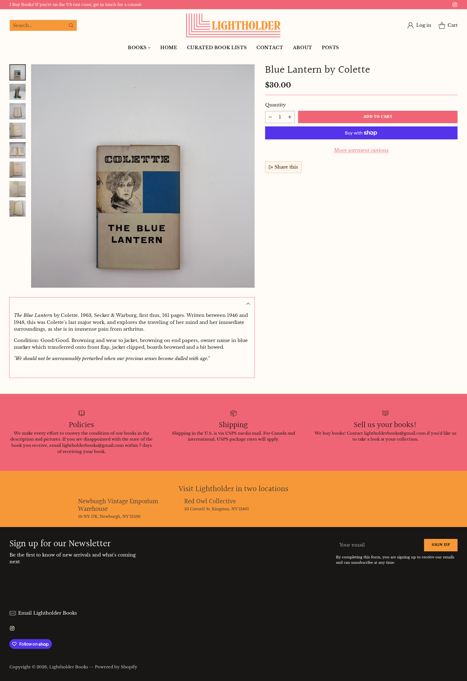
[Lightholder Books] (233, 25)
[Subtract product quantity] (270, 117)
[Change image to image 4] (17, 131)
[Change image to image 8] (17, 208)
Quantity (275, 105)
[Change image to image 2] (17, 92)
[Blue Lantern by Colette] (143, 176)
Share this (286, 167)
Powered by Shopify (116, 666)
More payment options (361, 150)
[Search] (71, 25)
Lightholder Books (68, 666)
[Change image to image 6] (17, 170)
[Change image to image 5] (17, 150)
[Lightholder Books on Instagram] (455, 5)
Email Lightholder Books (47, 613)
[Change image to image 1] (17, 72)
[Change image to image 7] (17, 189)
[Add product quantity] (290, 117)
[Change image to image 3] (17, 111)
